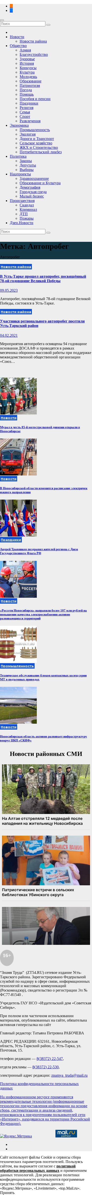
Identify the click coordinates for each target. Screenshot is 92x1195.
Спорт (25, 116)
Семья (25, 112)
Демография (30, 187)
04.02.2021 (9, 335)
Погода (26, 90)
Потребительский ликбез (41, 152)
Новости (17, 37)
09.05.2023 (9, 290)
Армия (25, 50)
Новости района (33, 41)
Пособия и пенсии (35, 99)
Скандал (27, 205)
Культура (27, 72)
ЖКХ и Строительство (39, 147)
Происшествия (22, 201)
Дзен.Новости (21, 223)
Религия (26, 108)
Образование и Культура (40, 183)
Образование (30, 81)
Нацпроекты (20, 174)
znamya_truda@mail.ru (69, 1075)
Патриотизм (30, 85)
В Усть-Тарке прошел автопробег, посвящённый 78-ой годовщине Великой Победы (43, 278)
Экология (28, 134)
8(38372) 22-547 (50, 1059)
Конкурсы (28, 68)
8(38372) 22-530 (45, 1067)
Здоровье (27, 59)
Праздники (29, 103)
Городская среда (33, 192)
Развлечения (30, 121)
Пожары (27, 218)
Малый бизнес (32, 196)
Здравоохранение (34, 178)
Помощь (27, 94)
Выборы (27, 170)
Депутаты (28, 165)
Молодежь (28, 77)
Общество (18, 46)
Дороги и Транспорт (37, 139)
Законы (26, 161)
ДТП (24, 214)
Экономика (19, 125)
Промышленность (35, 130)
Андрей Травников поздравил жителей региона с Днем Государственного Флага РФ (39, 551)
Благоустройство (34, 54)
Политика (18, 156)
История (27, 63)
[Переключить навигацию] (2, 20)
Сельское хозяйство (36, 143)
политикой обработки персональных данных (38, 1168)
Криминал (28, 209)
